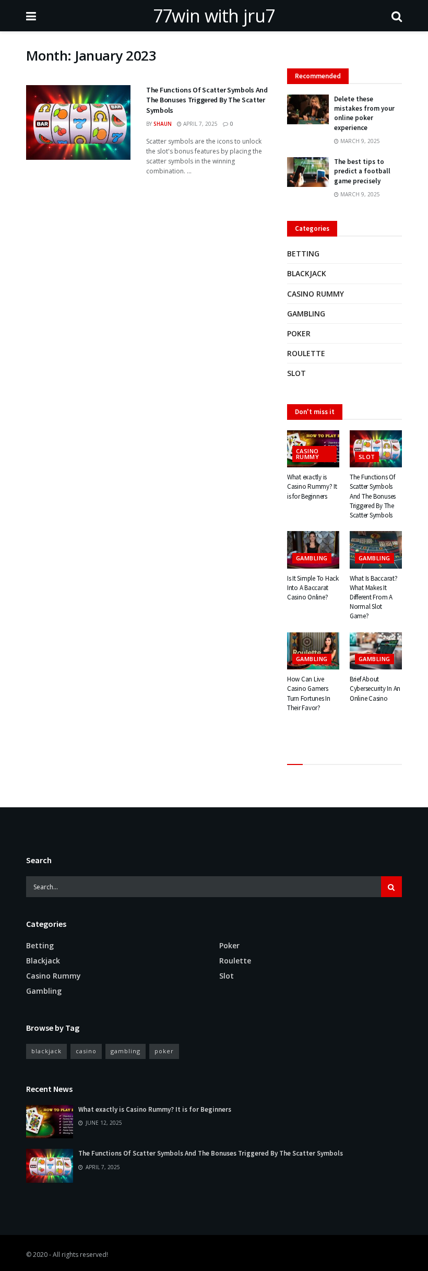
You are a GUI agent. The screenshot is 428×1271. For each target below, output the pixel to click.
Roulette (306, 353)
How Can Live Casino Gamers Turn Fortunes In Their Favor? (308, 693)
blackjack (46, 1051)
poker (164, 1051)
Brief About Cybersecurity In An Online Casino (375, 688)
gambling (125, 1051)
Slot (296, 373)
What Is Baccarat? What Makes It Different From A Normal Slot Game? (374, 597)
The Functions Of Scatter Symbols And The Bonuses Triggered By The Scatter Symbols (207, 100)
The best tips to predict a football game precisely (362, 171)
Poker (299, 333)
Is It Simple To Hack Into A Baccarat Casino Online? (313, 588)
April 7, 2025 (200, 123)
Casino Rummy (315, 294)
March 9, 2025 (359, 141)
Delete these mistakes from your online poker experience (364, 113)
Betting (303, 253)
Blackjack (306, 273)
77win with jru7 (214, 16)
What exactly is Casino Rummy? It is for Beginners (312, 486)
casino (86, 1051)
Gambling (306, 314)
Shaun (162, 123)
